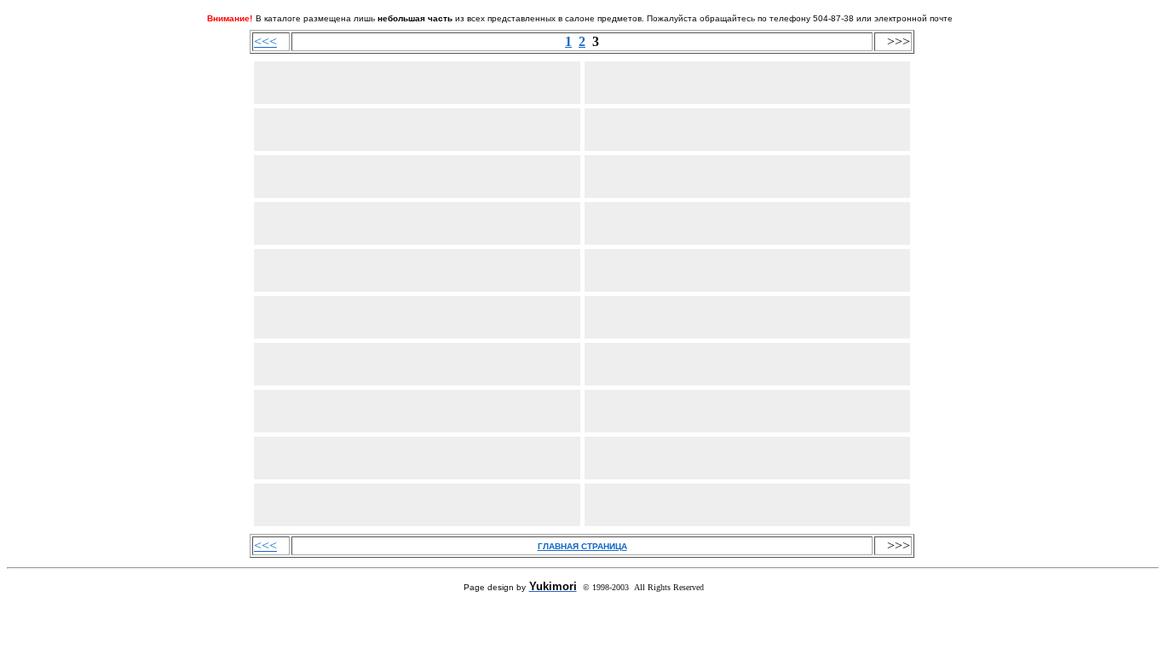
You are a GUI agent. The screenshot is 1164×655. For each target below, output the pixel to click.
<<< (265, 41)
